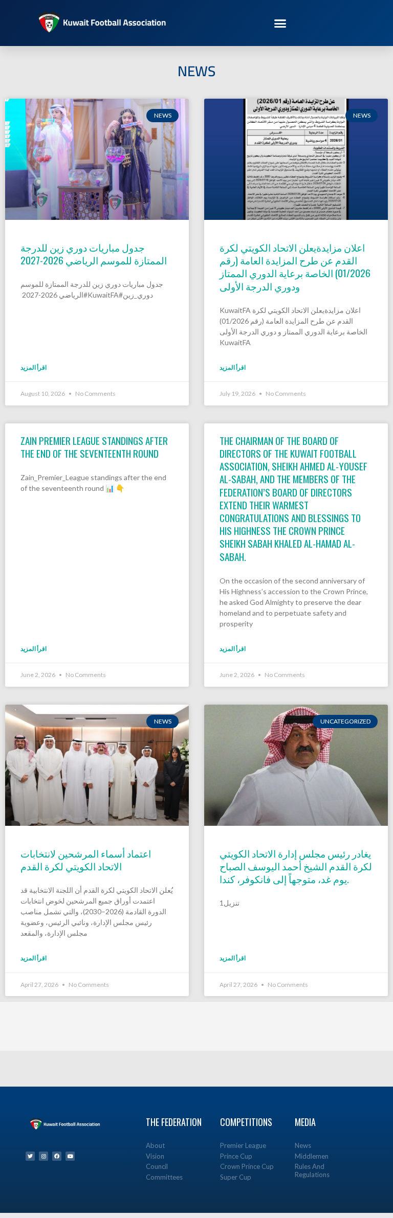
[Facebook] (56, 1156)
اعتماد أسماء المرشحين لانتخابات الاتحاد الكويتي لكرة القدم (85, 859)
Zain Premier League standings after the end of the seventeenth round (94, 446)
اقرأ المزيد (33, 367)
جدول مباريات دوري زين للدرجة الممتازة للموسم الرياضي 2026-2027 (93, 253)
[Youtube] (70, 1156)
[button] (280, 23)
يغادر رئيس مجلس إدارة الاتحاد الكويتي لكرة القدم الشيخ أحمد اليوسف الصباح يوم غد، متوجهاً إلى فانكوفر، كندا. (296, 866)
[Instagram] (43, 1156)
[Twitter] (30, 1156)
